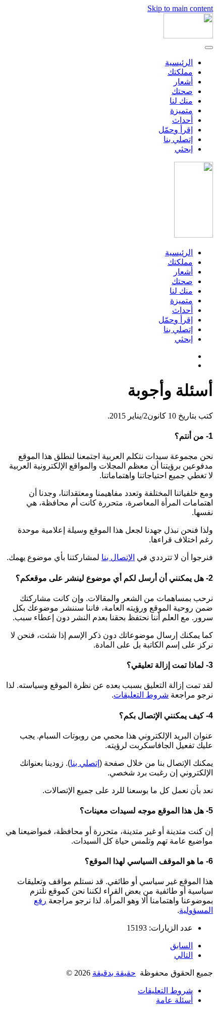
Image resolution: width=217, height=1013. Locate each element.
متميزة (181, 110)
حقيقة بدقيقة (114, 973)
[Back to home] (188, 35)
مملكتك (180, 72)
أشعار (183, 81)
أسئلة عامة (174, 1000)
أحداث (182, 120)
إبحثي (184, 149)
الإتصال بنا (118, 557)
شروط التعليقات (141, 694)
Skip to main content (180, 8)
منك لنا (181, 101)
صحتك (182, 91)
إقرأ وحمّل (175, 129)
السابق (181, 945)
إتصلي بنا (178, 139)
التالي (183, 955)
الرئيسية (179, 62)
